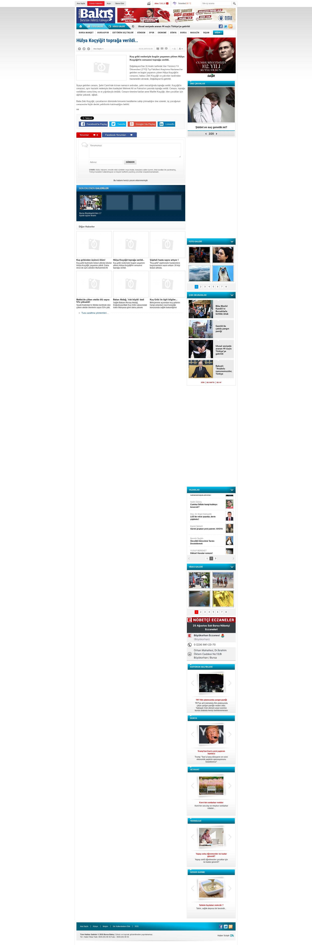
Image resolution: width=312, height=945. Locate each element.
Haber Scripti (223, 935)
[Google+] (88, 48)
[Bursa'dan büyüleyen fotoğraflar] (199, 273)
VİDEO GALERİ (196, 567)
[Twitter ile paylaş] (226, 26)
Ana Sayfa (81, 3)
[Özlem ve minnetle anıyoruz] (223, 254)
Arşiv (109, 3)
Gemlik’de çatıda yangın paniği (222, 328)
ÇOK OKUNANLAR (198, 295)
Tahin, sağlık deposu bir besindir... (211, 907)
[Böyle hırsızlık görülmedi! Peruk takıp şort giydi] (223, 598)
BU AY (219, 382)
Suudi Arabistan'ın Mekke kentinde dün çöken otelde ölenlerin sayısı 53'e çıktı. (93, 303)
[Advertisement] (276, 31)
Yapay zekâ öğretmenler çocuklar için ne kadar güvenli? (211, 858)
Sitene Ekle (119, 3)
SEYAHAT (194, 769)
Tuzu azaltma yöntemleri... (95, 313)
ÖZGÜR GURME (197, 872)
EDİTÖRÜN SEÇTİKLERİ (201, 667)
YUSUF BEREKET (201, 499)
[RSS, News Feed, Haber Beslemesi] (230, 26)
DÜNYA (193, 718)
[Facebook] (79, 48)
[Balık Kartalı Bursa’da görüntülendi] (223, 273)
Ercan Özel (201, 523)
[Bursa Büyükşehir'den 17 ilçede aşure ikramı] (199, 580)
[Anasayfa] (80, 26)
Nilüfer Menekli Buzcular (202, 512)
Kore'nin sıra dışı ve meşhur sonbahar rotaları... (211, 805)
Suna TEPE (207, 535)
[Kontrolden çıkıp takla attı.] (199, 598)
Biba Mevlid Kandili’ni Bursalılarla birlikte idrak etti (164, 26)
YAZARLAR (194, 490)
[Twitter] (84, 48)
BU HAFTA (210, 382)
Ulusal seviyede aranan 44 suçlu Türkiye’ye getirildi (224, 350)
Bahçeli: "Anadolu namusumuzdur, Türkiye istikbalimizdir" (224, 370)
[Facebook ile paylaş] (221, 26)
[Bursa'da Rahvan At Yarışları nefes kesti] (223, 580)
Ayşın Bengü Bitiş (200, 547)
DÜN (202, 382)
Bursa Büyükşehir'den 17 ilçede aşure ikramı (90, 214)
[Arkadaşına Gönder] (162, 48)
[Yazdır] (166, 48)
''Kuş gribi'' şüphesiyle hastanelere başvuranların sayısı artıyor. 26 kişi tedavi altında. (165, 264)
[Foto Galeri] (95, 26)
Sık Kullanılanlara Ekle (121, 926)
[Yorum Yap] (157, 48)
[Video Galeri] (117, 26)
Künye (95, 926)
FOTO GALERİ (195, 241)
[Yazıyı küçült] (174, 48)
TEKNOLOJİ (195, 821)
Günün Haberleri (95, 3)
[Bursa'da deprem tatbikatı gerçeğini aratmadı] (199, 254)
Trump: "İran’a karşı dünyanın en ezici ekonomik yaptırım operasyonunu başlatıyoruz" (211, 756)
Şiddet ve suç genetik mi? (211, 127)
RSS (136, 926)
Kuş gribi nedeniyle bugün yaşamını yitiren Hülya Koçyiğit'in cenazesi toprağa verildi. (129, 264)
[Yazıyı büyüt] (181, 48)
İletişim (105, 926)
